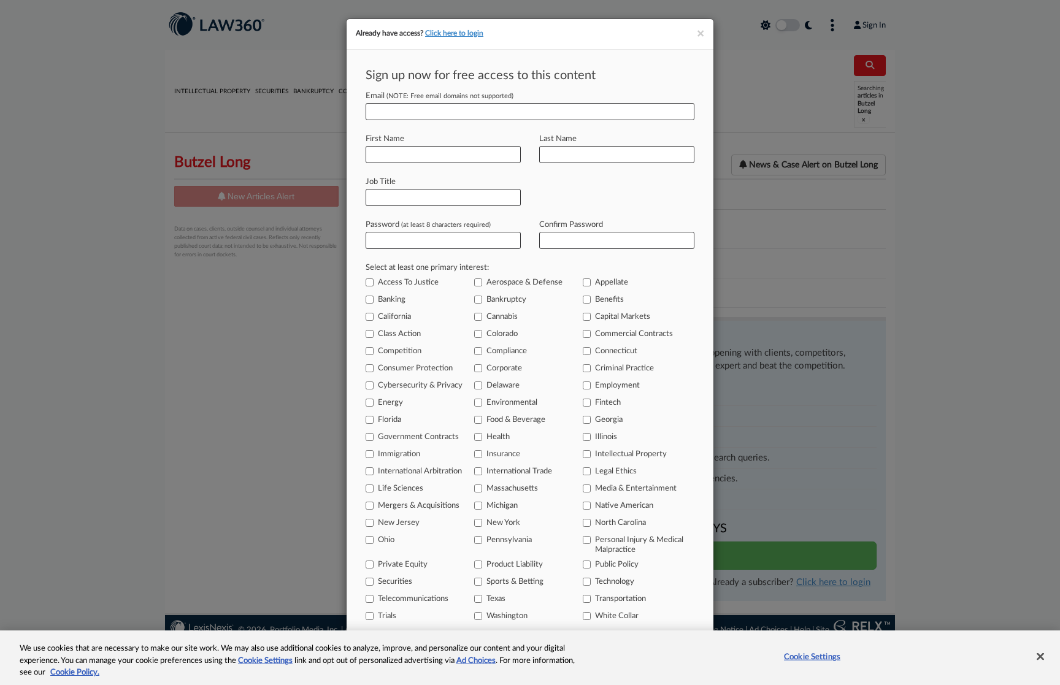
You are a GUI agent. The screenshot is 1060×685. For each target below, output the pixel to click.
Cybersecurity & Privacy (420, 385)
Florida (389, 420)
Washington (507, 616)
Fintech (608, 403)
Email (439, 96)
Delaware (503, 385)
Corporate (504, 368)
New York (503, 523)
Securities (395, 582)
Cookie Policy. (74, 672)
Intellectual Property (631, 454)
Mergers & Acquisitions (418, 506)
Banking (391, 300)
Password (428, 225)
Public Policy (617, 564)
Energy (390, 403)
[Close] (1040, 656)
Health (498, 437)
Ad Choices (476, 661)
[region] (530, 657)
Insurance (503, 454)
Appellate (611, 282)
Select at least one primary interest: (427, 268)
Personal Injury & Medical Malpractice (639, 545)
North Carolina (620, 523)
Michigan (502, 506)
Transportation (620, 599)
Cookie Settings (265, 661)
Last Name (558, 139)
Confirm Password (571, 225)
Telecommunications (413, 599)
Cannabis (502, 317)
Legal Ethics (616, 471)
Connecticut (616, 351)
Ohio (386, 540)
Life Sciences (400, 488)
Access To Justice (408, 282)
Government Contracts (418, 437)
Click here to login (454, 33)
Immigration (399, 454)
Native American (624, 506)
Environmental (511, 403)
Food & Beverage (515, 420)
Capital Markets (622, 317)
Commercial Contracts (634, 334)
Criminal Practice (624, 368)
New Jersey (399, 523)
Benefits (609, 300)
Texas (495, 599)
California (394, 317)
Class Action (399, 334)
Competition (399, 351)
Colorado (502, 334)
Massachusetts (512, 488)
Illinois (606, 437)
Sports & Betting (514, 582)
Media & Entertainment (636, 488)
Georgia (609, 420)
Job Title (381, 182)
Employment (617, 385)
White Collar (617, 616)
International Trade (519, 471)
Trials (387, 616)
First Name (385, 139)
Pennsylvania (509, 540)
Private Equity (403, 564)
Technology (614, 582)
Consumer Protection (415, 368)
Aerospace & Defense (524, 282)
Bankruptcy (506, 300)
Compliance (506, 351)
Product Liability (514, 564)
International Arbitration (420, 471)
